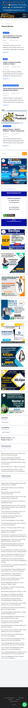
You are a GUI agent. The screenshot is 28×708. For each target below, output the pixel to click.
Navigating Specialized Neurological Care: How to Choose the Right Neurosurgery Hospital (12, 545)
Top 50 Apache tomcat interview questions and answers (13, 89)
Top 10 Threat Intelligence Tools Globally (12, 520)
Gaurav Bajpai (6, 66)
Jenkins (5, 59)
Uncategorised (7, 126)
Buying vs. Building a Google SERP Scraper (13, 527)
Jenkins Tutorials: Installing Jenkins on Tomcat (12, 63)
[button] (24, 704)
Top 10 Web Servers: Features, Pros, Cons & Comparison (12, 36)
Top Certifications (9, 697)
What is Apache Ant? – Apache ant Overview (13, 466)
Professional (14, 701)
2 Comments (5, 43)
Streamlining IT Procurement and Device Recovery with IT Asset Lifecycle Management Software (14, 560)
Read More (6, 52)
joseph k (5, 40)
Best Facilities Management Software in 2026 (13, 591)
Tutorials (21, 697)
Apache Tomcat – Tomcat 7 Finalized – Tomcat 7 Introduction (13, 130)
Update (18, 699)
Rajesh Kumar (6, 93)
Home (2, 23)
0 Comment (5, 136)
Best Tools (6, 32)
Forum (10, 699)
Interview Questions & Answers (11, 85)
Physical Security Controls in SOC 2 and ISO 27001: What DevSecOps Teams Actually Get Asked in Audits (13, 507)
